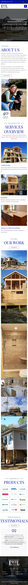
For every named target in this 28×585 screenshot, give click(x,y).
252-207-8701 (10, 1)
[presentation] (3, 542)
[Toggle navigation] (25, 6)
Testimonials (19, 573)
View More (14, 247)
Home (4, 572)
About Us (18, 572)
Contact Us (12, 575)
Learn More (6, 75)
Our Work (5, 573)
